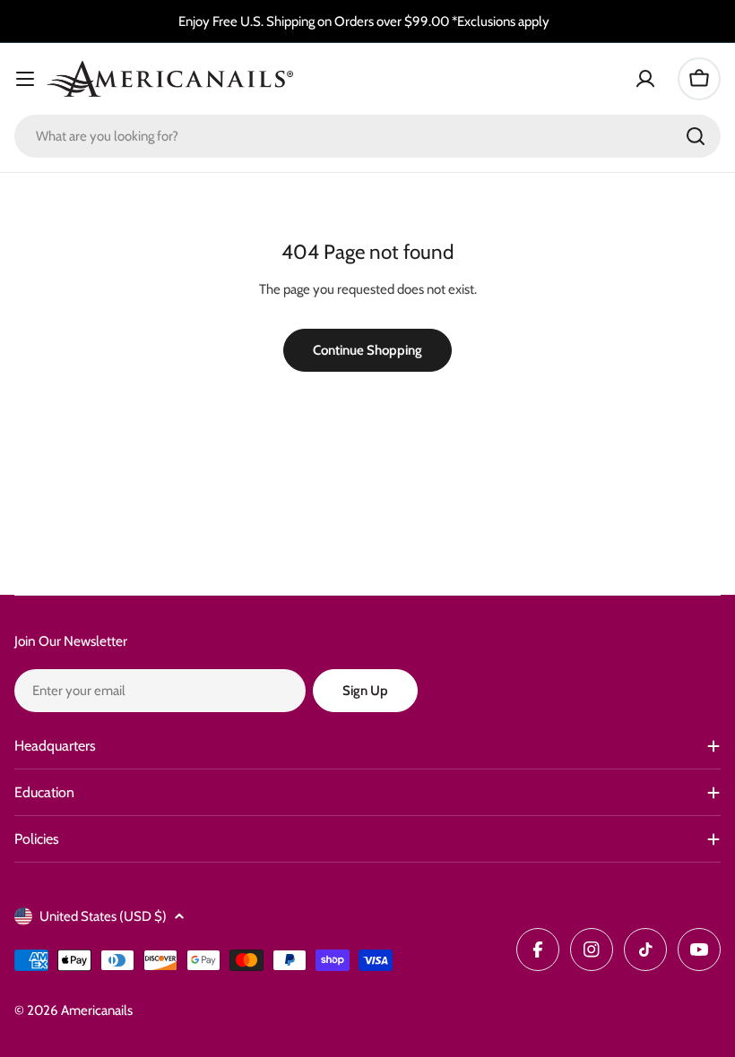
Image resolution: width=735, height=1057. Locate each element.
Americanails (97, 1010)
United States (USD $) (103, 916)
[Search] (695, 136)
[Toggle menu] (25, 79)
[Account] (645, 79)
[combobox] (367, 136)
